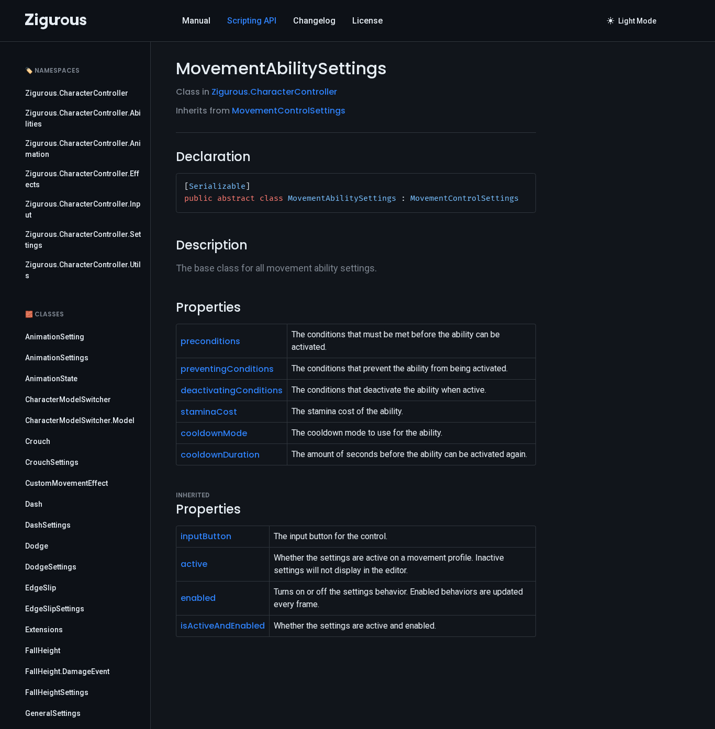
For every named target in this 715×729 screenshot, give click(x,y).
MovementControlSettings (288, 111)
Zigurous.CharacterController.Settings (83, 239)
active (194, 564)
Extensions (44, 629)
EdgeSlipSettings (54, 609)
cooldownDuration (220, 455)
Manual (196, 21)
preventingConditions (227, 369)
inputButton (206, 536)
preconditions (210, 341)
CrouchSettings (52, 462)
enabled (198, 598)
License (367, 21)
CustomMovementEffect (66, 483)
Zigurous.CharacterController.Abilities (83, 118)
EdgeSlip (40, 588)
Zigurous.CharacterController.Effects (82, 179)
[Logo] (56, 20)
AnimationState (51, 378)
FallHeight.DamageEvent (67, 671)
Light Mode (632, 21)
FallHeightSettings (56, 692)
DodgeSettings (50, 567)
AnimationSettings (56, 358)
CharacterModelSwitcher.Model (80, 420)
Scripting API (251, 21)
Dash (33, 504)
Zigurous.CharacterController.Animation (83, 148)
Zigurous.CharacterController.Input (82, 209)
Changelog (314, 21)
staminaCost (209, 412)
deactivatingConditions (232, 390)
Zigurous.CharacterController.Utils (83, 270)
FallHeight (42, 650)
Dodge (36, 546)
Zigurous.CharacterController (76, 93)
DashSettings (48, 525)
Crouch (37, 441)
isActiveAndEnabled (223, 626)
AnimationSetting (54, 337)
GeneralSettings (53, 713)
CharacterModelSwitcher (68, 399)
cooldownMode (214, 433)
